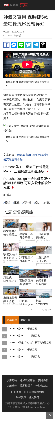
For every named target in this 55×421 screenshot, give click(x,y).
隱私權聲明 (26, 385)
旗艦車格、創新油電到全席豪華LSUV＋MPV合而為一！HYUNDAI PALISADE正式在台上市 (44, 282)
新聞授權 (43, 380)
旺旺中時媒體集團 (34, 392)
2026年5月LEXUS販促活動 (23, 349)
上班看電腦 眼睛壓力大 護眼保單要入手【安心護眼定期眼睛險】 (42, 236)
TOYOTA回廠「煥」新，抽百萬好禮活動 (30, 342)
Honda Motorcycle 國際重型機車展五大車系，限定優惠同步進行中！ (26, 302)
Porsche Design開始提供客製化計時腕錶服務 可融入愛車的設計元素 (27, 183)
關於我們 (34, 397)
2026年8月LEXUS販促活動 (23, 328)
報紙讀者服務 (27, 380)
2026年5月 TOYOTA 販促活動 (25, 356)
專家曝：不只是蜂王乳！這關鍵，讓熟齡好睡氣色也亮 (26, 236)
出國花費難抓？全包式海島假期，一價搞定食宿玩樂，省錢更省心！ (10, 299)
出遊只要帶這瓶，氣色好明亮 (42, 259)
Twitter (28, 45)
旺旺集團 (16, 392)
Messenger (14, 45)
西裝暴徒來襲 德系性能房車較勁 (26, 282)
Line (21, 45)
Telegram (36, 45)
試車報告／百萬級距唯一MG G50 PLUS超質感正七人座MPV (27, 259)
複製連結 (43, 45)
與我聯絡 (12, 380)
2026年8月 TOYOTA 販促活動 (25, 335)
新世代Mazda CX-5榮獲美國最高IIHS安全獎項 (11, 279)
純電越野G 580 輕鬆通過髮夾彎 (10, 233)
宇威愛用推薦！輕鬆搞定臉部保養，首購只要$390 (10, 256)
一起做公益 (41, 385)
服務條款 (12, 385)
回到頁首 (49, 415)
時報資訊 (21, 397)
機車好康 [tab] (25, 320)
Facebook (6, 45)
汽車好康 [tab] (12, 320)
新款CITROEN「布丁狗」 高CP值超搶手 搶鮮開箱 (43, 302)
